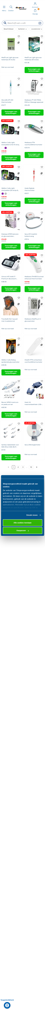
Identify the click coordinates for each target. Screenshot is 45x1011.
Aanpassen (21, 530)
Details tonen (32, 515)
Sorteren (21, 29)
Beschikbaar (9, 29)
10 (31, 467)
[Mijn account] (35, 3)
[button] (35, 10)
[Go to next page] (36, 467)
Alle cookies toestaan (22, 523)
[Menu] (4, 7)
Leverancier (35, 29)
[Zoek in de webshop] (11, 7)
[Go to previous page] (8, 467)
